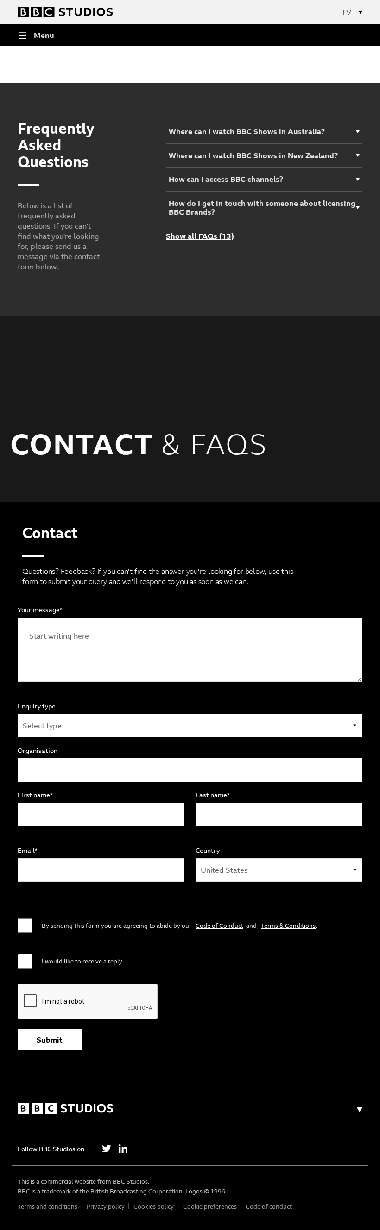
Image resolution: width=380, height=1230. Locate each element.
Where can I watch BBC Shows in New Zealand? (253, 155)
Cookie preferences (210, 1206)
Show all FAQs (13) (200, 236)
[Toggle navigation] (356, 12)
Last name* (213, 795)
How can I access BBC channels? (226, 179)
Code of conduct (269, 1206)
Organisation (37, 750)
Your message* (40, 610)
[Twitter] (106, 1148)
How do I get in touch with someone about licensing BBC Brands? (262, 207)
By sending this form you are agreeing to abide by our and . (179, 925)
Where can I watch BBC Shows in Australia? (247, 131)
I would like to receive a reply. (82, 961)
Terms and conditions (47, 1206)
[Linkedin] (123, 1148)
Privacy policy (106, 1206)
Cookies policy (153, 1206)
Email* (28, 850)
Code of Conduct (219, 925)
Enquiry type (37, 706)
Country (208, 850)
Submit (50, 1040)
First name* (35, 795)
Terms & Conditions (288, 925)
